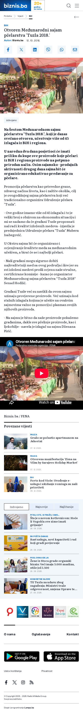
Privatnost (47, 671)
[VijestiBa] (22, 612)
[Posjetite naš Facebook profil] (6, 682)
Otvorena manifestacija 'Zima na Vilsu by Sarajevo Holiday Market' (54, 460)
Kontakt (73, 634)
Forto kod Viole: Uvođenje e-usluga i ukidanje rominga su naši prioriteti (54, 484)
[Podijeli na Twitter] (21, 50)
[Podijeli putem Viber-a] (48, 50)
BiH (30, 16)
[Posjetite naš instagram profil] (23, 682)
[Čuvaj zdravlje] (60, 612)
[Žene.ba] (48, 612)
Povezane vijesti (18, 426)
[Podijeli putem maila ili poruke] (75, 50)
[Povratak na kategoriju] (76, 17)
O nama (10, 634)
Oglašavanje (41, 634)
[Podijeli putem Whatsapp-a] (62, 50)
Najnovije (41, 507)
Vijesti (20, 16)
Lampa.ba (29, 708)
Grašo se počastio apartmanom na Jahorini (54, 439)
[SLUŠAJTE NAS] (35, 612)
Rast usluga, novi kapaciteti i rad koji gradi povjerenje (53, 541)
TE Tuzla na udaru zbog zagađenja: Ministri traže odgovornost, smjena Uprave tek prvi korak (53, 585)
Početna (8, 16)
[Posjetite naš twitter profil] (14, 682)
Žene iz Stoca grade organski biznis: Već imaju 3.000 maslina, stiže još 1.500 (52, 564)
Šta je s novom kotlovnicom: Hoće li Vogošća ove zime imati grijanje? (54, 521)
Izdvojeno (16, 507)
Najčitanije (67, 507)
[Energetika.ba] (73, 612)
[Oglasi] (10, 612)
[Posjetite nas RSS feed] (31, 682)
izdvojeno (11, 120)
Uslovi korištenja (12, 671)
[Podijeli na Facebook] (8, 50)
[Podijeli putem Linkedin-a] (35, 50)
